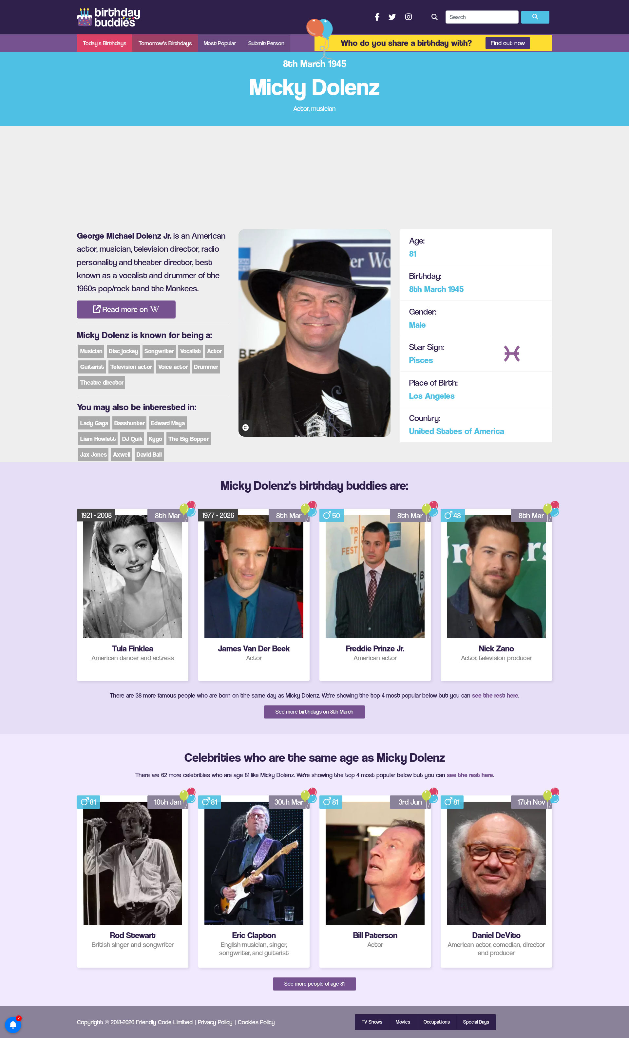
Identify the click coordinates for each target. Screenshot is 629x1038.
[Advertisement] (314, 175)
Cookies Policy (256, 1022)
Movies (403, 1022)
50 (336, 515)
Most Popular (220, 43)
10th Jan (167, 802)
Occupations (437, 1022)
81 (412, 253)
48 (457, 515)
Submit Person (266, 43)
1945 (456, 289)
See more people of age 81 (314, 983)
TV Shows (372, 1022)
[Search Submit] (535, 17)
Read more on (125, 309)
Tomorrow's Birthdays (165, 43)
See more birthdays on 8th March (314, 711)
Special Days (476, 1022)
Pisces (421, 360)
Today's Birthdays (104, 43)
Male (417, 324)
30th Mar (289, 802)
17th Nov (531, 802)
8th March (427, 289)
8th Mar (168, 515)
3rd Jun (410, 802)
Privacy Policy (215, 1022)
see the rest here (495, 695)
